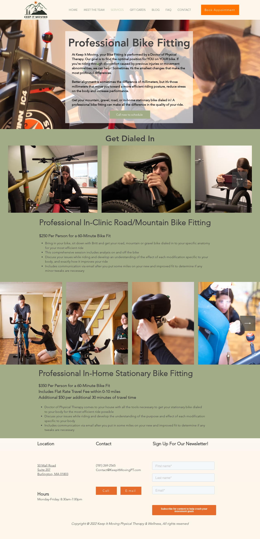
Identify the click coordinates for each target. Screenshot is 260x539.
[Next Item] (239, 179)
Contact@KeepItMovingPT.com (118, 470)
